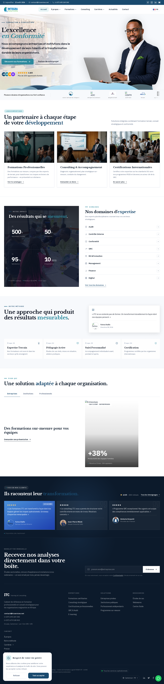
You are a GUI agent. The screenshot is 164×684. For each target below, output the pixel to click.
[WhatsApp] (158, 678)
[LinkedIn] (155, 2)
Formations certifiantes (77, 598)
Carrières (98, 9)
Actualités (113, 9)
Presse (7, 649)
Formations (69, 9)
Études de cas (138, 598)
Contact (125, 9)
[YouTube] (159, 2)
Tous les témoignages (149, 495)
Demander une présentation (16, 439)
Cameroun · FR (130, 678)
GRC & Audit (73, 610)
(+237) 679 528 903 (12, 620)
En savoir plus (119, 182)
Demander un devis (68, 182)
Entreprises (12, 394)
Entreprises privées (108, 598)
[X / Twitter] (149, 678)
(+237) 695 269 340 (62, 2)
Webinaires (137, 602)
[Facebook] (147, 2)
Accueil (43, 9)
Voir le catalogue (15, 182)
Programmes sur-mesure (110, 610)
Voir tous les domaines (94, 285)
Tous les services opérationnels (115, 671)
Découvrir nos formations (16, 61)
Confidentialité (118, 575)
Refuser (16, 675)
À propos (54, 9)
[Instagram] (151, 2)
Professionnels (45, 394)
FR (157, 9)
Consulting (85, 9)
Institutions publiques (109, 602)
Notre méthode (10, 641)
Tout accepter (38, 675)
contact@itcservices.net (40, 2)
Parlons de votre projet (48, 61)
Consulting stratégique (77, 602)
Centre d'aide (138, 606)
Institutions (28, 394)
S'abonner (150, 569)
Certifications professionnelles (80, 606)
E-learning (72, 614)
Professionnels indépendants (112, 606)
